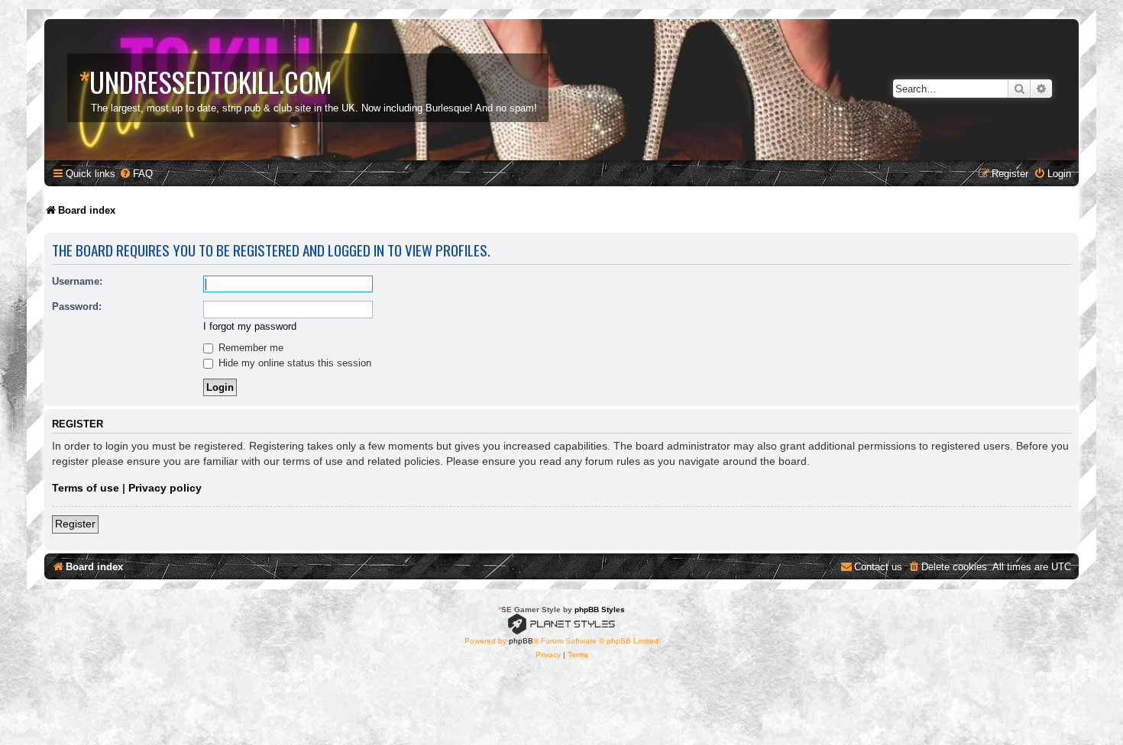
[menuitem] (136, 174)
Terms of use (85, 488)
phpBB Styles (599, 609)
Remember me (249, 347)
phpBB (521, 641)
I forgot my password (249, 326)
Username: (77, 281)
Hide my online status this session (293, 363)
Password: (77, 306)
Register (75, 524)
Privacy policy (165, 488)
